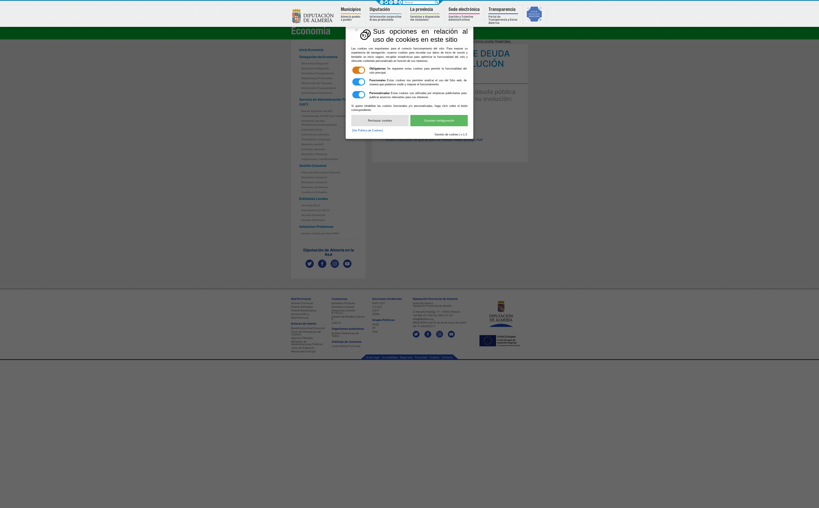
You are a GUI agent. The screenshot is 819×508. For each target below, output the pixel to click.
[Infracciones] (535, 14)
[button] (351, 15)
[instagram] (395, 2)
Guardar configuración (439, 120)
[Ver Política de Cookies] (367, 130)
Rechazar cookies (380, 120)
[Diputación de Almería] (314, 16)
